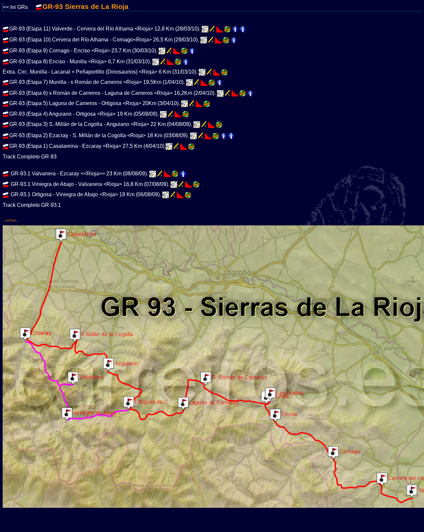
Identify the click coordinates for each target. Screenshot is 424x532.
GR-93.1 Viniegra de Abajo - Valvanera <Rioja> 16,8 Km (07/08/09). (89, 184)
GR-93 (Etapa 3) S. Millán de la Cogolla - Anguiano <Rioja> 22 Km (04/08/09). (100, 124)
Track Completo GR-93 (30, 156)
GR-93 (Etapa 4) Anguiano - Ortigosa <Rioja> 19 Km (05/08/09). (84, 114)
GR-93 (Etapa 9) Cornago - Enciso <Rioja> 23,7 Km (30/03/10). (83, 50)
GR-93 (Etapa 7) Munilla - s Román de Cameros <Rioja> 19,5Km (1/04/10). (97, 82)
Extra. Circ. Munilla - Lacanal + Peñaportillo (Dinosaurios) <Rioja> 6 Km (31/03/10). (100, 72)
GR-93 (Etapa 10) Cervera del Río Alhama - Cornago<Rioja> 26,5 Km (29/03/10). (104, 40)
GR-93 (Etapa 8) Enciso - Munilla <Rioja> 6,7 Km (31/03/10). (80, 61)
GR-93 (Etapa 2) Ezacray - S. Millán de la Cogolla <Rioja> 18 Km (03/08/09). (99, 135)
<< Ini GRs (19, 7)
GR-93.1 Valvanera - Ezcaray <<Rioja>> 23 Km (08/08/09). (78, 173)
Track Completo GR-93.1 (32, 205)
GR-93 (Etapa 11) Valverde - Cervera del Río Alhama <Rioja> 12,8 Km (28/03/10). (104, 29)
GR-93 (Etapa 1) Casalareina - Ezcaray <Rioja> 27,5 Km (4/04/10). (87, 146)
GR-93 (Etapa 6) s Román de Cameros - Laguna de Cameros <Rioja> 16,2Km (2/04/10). (112, 93)
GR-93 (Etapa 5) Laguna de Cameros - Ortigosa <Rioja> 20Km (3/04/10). (94, 103)
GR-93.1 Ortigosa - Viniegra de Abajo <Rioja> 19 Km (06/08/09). (85, 195)
